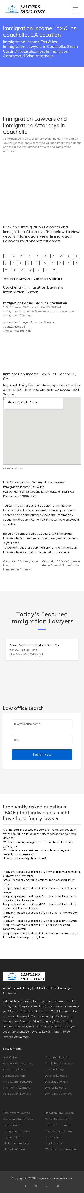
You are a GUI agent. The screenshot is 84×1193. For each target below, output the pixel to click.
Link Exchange (62, 988)
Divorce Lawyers (55, 1087)
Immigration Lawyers (16, 278)
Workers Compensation (60, 1149)
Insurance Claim (13, 1137)
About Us (9, 988)
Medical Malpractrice (58, 1119)
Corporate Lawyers (57, 1057)
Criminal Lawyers (56, 1069)
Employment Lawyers (17, 1113)
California (39, 278)
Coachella (55, 278)
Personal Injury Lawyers (60, 1131)
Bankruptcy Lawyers (16, 1069)
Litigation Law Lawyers (60, 1113)
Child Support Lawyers (17, 1081)
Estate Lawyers (13, 1125)
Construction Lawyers (17, 1093)
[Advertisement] (42, 81)
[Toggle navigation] (75, 9)
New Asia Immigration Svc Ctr (34, 645)
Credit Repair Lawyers (59, 1063)
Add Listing (24, 988)
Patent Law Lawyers (58, 1125)
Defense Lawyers (56, 1075)
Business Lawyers (14, 1075)
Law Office (10, 1057)
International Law (14, 1149)
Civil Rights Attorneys (16, 1087)
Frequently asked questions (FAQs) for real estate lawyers (40, 920)
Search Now (42, 754)
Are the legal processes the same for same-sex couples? (39, 829)
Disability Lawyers (56, 1081)
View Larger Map (12, 468)
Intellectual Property (16, 1143)
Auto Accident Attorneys (18, 1063)
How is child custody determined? (24, 858)
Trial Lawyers (53, 1143)
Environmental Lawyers (18, 1119)
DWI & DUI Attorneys (58, 1093)
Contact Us (10, 993)
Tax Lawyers (53, 1137)
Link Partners (42, 988)
